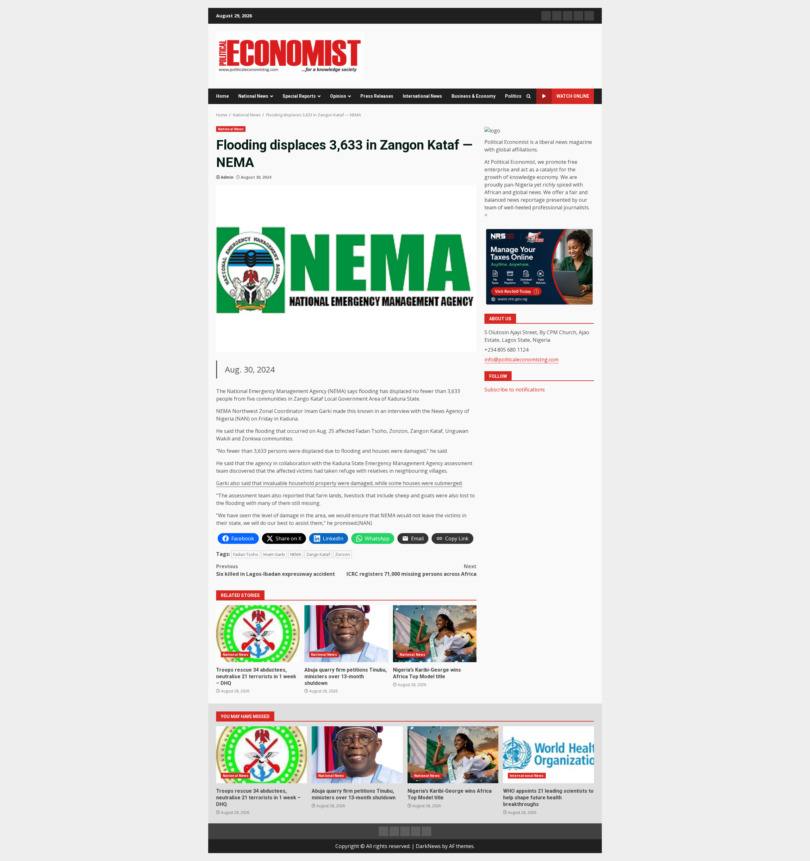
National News (253, 96)
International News (422, 96)
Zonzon (342, 554)
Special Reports (299, 96)
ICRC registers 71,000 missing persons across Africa (411, 570)
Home (222, 96)
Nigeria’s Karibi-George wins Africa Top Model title (435, 633)
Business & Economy (473, 96)
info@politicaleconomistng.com (521, 359)
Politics (513, 96)
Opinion (338, 96)
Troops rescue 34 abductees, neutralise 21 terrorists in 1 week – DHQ (258, 633)
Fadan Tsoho (245, 554)
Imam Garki (274, 554)
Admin (227, 177)
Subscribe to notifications (514, 389)
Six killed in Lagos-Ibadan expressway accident (276, 570)
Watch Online (573, 96)
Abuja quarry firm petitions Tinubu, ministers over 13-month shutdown (346, 633)
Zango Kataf (318, 554)
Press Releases (376, 96)
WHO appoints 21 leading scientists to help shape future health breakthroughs (548, 754)
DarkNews (428, 846)
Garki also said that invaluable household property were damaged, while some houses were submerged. (339, 483)
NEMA (295, 554)
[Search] (528, 96)
